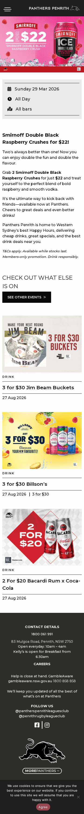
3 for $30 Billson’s (24, 484)
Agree (43, 807)
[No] (78, 797)
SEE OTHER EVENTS (26, 297)
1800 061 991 (42, 634)
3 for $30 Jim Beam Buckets (38, 387)
